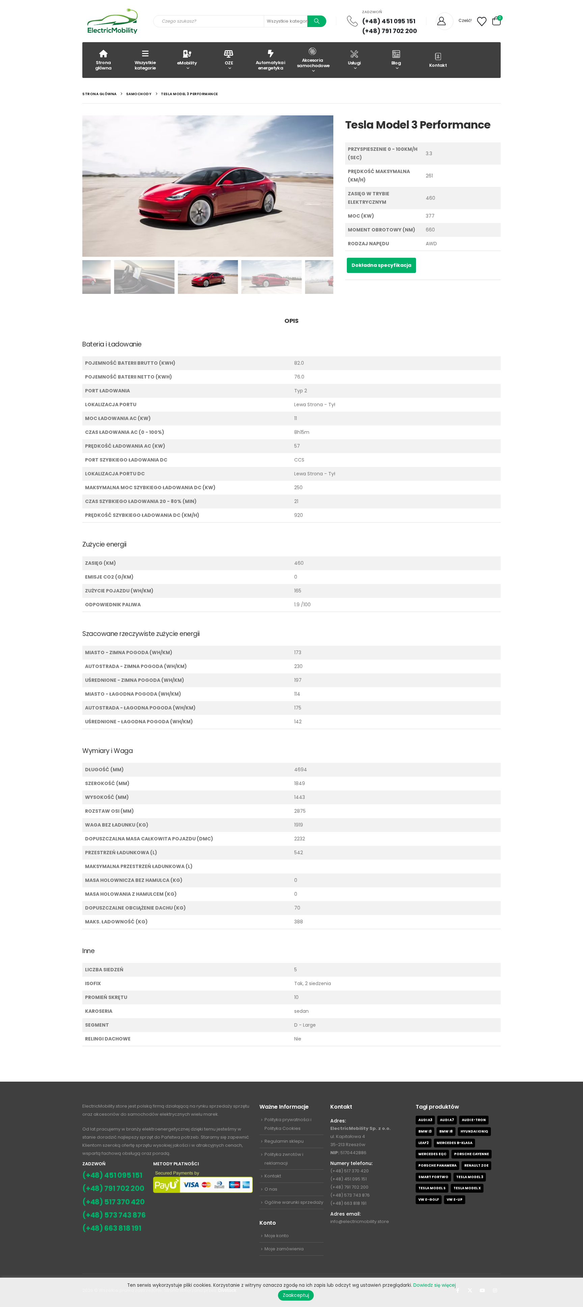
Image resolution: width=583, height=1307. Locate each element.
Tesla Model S (432, 1188)
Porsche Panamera (437, 1165)
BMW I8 (446, 1131)
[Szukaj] (316, 21)
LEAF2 (423, 1142)
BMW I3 (425, 1131)
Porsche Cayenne (471, 1154)
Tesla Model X (467, 1188)
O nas (271, 1189)
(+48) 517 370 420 (113, 1202)
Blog (396, 63)
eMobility (187, 63)
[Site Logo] (112, 21)
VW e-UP (455, 1199)
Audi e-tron (474, 1119)
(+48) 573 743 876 (114, 1215)
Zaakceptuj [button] (296, 1295)
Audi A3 (425, 1119)
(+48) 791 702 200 (389, 31)
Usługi (354, 63)
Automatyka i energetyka (270, 65)
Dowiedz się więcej (434, 1285)
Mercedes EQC (432, 1154)
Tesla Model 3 (469, 1176)
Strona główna (103, 65)
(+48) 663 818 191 (111, 1228)
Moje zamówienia (284, 1249)
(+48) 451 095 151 (388, 21)
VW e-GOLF (428, 1199)
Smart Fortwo (433, 1176)
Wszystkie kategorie (145, 65)
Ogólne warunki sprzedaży (294, 1202)
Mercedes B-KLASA (454, 1142)
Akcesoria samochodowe (313, 63)
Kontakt (438, 65)
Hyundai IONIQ (474, 1131)
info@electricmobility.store (359, 1221)
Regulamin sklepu (284, 1141)
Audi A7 (447, 1119)
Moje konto (277, 1235)
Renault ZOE (476, 1165)
